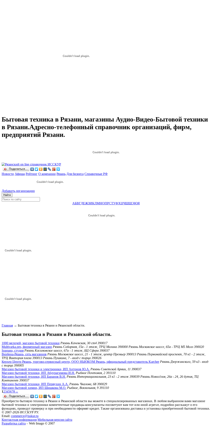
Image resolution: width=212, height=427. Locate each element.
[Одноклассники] (41, 169)
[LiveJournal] (49, 169)
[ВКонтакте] (32, 169)
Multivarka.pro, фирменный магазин (27, 347)
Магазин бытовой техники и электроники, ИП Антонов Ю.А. (46, 369)
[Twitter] (36, 169)
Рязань (61, 174)
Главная (7, 325)
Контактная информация (19, 419)
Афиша (20, 174)
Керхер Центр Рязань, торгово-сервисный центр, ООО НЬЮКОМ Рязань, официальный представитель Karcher (80, 361)
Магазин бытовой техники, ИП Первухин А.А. (35, 384)
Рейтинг (31, 174)
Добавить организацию (18, 191)
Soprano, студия (13, 350)
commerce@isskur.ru (25, 416)
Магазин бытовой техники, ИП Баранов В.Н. (34, 376)
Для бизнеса (75, 174)
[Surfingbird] (58, 169)
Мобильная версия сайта (54, 419)
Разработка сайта (14, 423)
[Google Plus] (54, 169)
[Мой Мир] (45, 169)
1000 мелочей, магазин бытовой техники (31, 343)
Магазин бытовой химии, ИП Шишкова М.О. (34, 388)
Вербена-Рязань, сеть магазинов (24, 354)
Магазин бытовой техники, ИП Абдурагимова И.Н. (38, 373)
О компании (47, 174)
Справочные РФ (96, 174)
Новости (8, 174)
